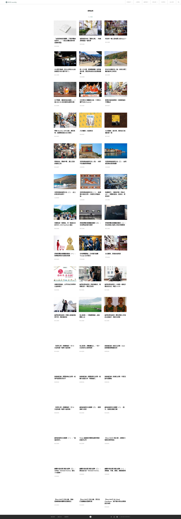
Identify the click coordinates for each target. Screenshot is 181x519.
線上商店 (172, 2)
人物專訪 (138, 2)
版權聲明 (66, 516)
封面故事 (129, 2)
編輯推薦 (146, 2)
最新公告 (60, 516)
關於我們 (53, 516)
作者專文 (163, 2)
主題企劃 (154, 2)
